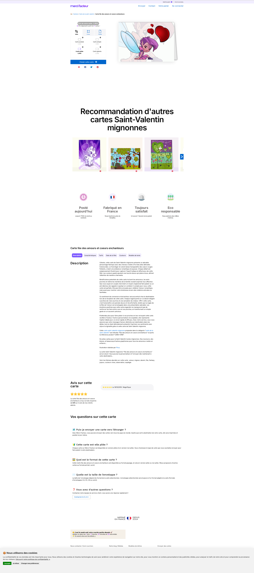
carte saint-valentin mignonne (114, 330)
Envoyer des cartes (164, 546)
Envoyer (141, 6)
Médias (120, 546)
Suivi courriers (88, 546)
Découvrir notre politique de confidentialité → (33, 559)
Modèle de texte (134, 255)
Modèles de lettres (135, 546)
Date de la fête (111, 255)
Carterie (75, 14)
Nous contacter (75, 546)
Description (77, 255)
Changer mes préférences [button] (30, 563)
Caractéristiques (90, 255)
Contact (152, 6)
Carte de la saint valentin (86, 14)
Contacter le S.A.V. (81, 497)
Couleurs (122, 255)
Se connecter (178, 6)
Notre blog (113, 546)
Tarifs (101, 255)
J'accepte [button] (7, 563)
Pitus (118, 347)
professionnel (179, 2)
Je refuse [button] (16, 563)
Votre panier (163, 6)
